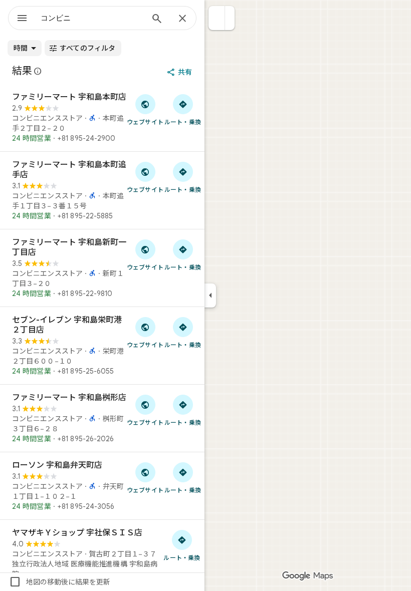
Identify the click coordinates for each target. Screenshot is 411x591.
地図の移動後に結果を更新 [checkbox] (59, 582)
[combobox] (92, 18)
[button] (217, 18)
